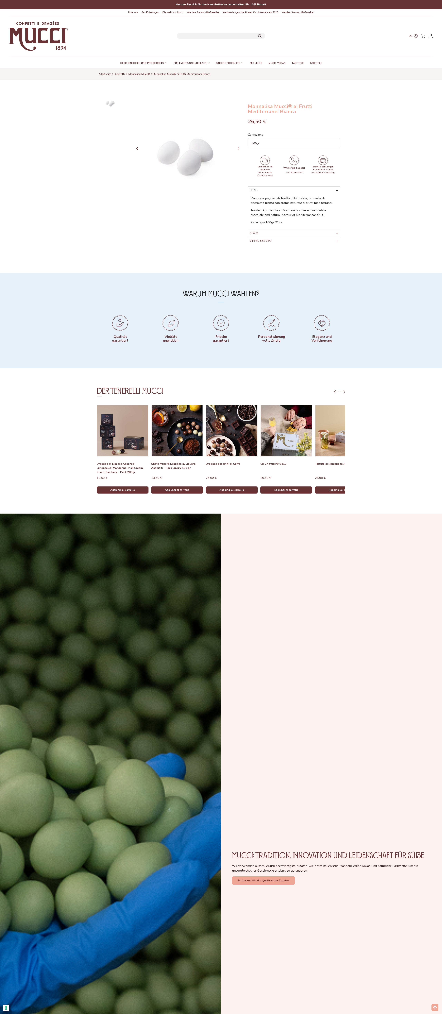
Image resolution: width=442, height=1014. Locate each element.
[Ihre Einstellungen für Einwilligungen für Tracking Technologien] (6, 1008)
